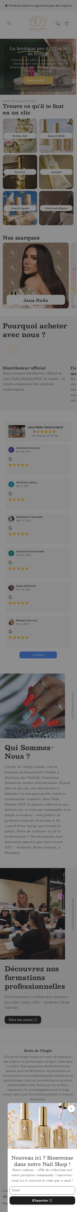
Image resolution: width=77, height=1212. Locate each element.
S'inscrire (40, 1200)
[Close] (71, 1108)
